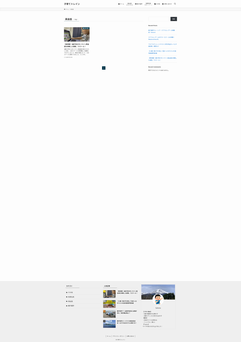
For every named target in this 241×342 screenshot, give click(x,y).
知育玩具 (71, 297)
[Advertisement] (162, 88)
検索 (173, 19)
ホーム (109, 336)
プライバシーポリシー (119, 336)
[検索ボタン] (175, 4)
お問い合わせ (130, 336)
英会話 (70, 301)
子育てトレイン (72, 4)
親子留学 (71, 306)
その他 (70, 292)
